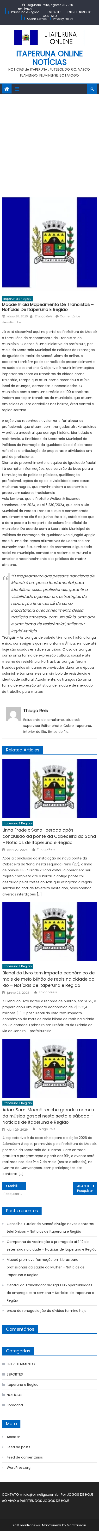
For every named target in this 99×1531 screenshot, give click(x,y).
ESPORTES (55, 12)
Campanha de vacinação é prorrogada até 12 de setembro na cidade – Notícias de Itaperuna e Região (52, 1245)
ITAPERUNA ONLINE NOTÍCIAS (49, 57)
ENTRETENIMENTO (79, 12)
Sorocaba (15, 1405)
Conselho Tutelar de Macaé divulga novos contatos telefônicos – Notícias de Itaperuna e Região (50, 1227)
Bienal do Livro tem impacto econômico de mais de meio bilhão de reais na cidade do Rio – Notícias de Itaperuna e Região (48, 979)
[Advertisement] (49, 145)
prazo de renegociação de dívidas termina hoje (47, 1310)
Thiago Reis (43, 316)
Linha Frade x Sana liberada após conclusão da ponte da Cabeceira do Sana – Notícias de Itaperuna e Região (49, 836)
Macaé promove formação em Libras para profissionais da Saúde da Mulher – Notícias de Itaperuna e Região (46, 1267)
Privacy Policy (63, 19)
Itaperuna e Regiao (25, 12)
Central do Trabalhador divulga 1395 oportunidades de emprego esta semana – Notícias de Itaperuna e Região (50, 1293)
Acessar (13, 1436)
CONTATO (50, 16)
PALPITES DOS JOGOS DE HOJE (44, 1500)
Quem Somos (37, 19)
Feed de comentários (25, 1457)
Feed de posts (18, 1447)
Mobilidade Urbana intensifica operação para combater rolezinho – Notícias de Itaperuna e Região (17, 1186)
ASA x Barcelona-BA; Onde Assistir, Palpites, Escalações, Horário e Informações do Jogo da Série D (87, 1186)
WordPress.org (19, 1467)
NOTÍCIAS (25, 9)
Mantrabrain (76, 1525)
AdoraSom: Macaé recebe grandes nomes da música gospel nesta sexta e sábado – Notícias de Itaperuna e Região (48, 1116)
